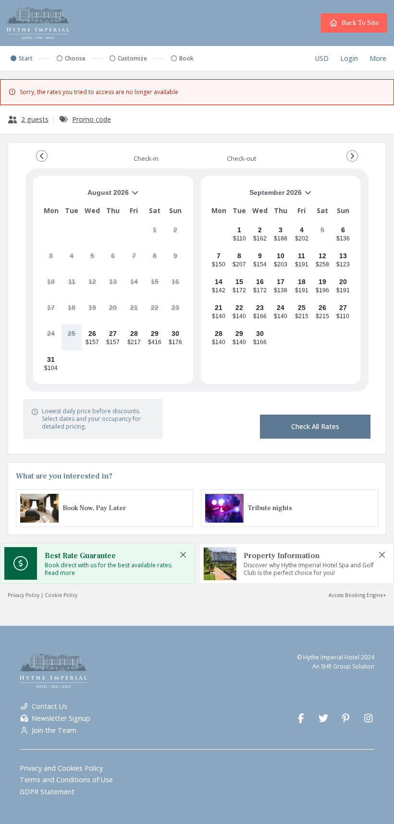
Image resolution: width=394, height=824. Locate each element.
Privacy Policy (23, 595)
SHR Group (336, 666)
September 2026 (255, 196)
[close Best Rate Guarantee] (183, 554)
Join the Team (54, 730)
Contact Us (49, 706)
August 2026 (85, 196)
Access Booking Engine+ (357, 595)
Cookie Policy (61, 595)
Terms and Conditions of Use (66, 780)
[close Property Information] (382, 554)
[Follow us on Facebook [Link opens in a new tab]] (301, 718)
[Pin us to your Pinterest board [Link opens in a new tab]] (346, 718)
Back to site (360, 22)
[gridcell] (155, 234)
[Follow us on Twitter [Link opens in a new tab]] (324, 718)
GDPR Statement (47, 792)
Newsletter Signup (61, 718)
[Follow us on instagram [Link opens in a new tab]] (368, 718)
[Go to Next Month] (352, 155)
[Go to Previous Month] (41, 155)
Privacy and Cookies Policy (61, 768)
